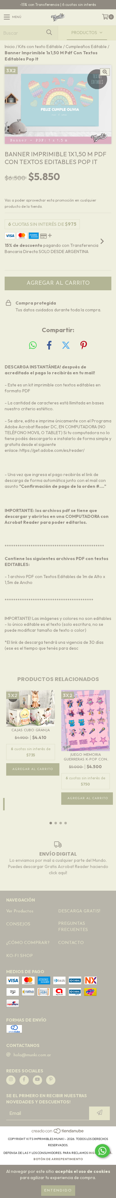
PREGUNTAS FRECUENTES (73, 926)
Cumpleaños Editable (86, 46)
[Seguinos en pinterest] (50, 1080)
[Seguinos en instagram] (10, 1080)
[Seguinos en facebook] (24, 1080)
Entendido (58, 1190)
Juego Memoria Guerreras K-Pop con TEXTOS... (85, 757)
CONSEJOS (18, 924)
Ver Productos (19, 911)
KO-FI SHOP (19, 956)
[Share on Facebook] (49, 345)
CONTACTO (71, 943)
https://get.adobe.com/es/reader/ (51, 450)
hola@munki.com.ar (32, 1055)
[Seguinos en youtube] (37, 1080)
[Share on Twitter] (66, 345)
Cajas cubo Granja (30, 730)
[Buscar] (49, 33)
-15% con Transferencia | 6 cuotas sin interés (58, 4)
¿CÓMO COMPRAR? (27, 943)
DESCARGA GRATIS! (79, 911)
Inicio (10, 46)
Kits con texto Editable (40, 46)
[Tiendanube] (58, 1133)
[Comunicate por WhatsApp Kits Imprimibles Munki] (102, 1151)
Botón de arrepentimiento (58, 1159)
